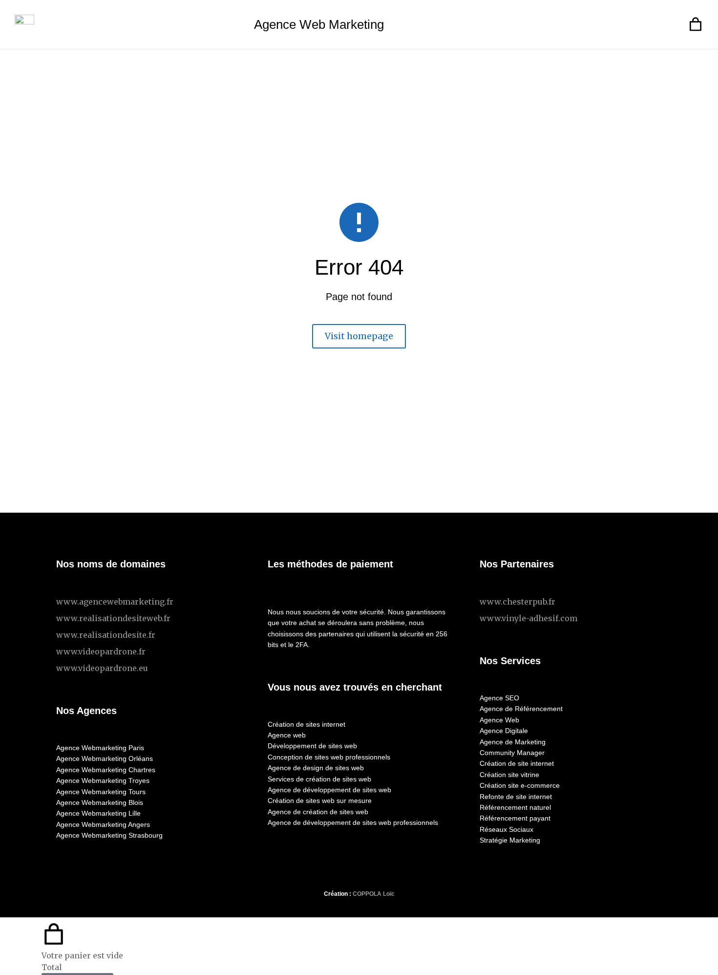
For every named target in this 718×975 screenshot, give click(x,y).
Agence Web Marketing (319, 24)
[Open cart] (695, 24)
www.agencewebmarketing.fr (114, 602)
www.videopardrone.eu (102, 668)
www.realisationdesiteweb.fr (113, 618)
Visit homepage (359, 336)
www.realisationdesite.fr (105, 635)
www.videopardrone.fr (101, 651)
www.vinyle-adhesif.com (528, 618)
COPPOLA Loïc (374, 893)
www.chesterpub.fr (517, 602)
